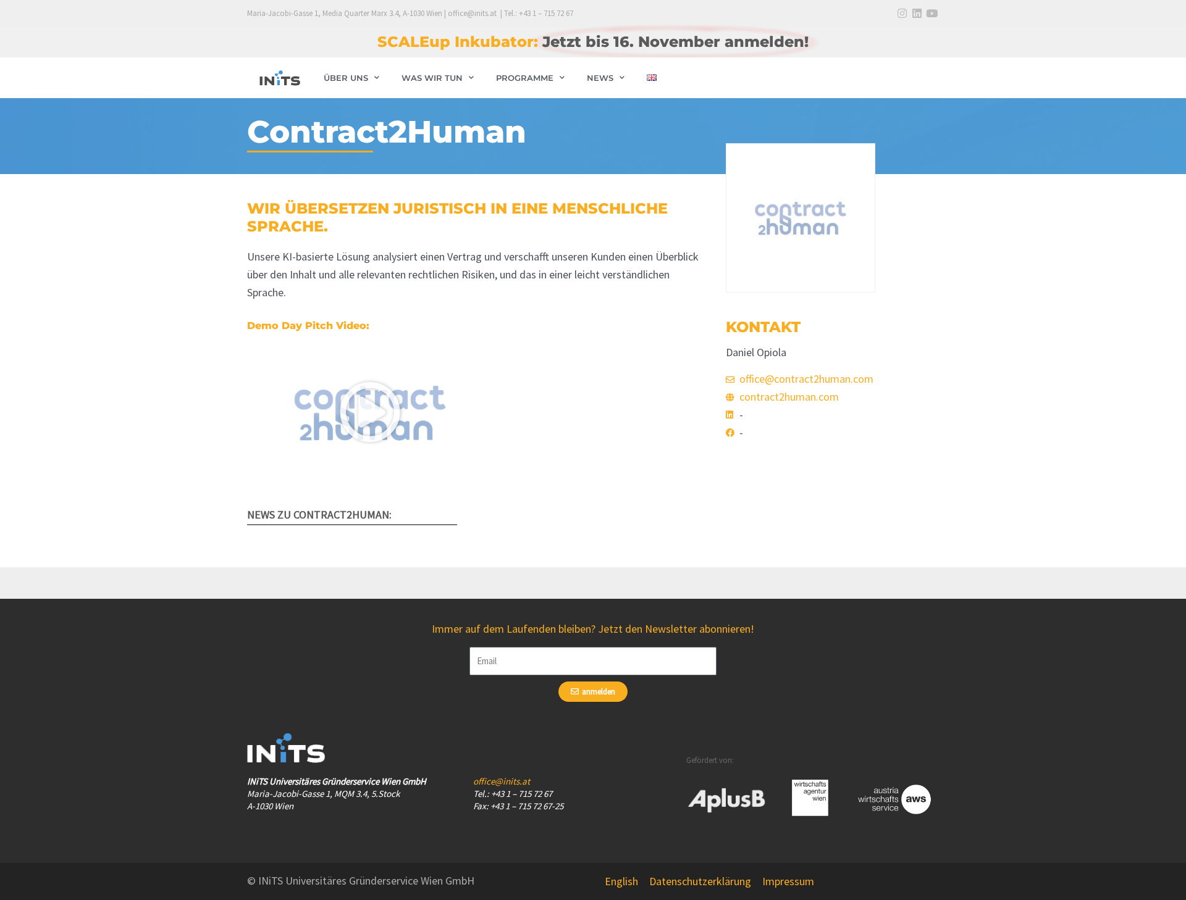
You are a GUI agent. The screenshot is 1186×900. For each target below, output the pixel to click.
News (600, 78)
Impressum (788, 881)
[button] (370, 412)
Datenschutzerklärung (700, 881)
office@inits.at (501, 781)
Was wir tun (432, 78)
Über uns (346, 78)
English (621, 881)
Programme (524, 78)
